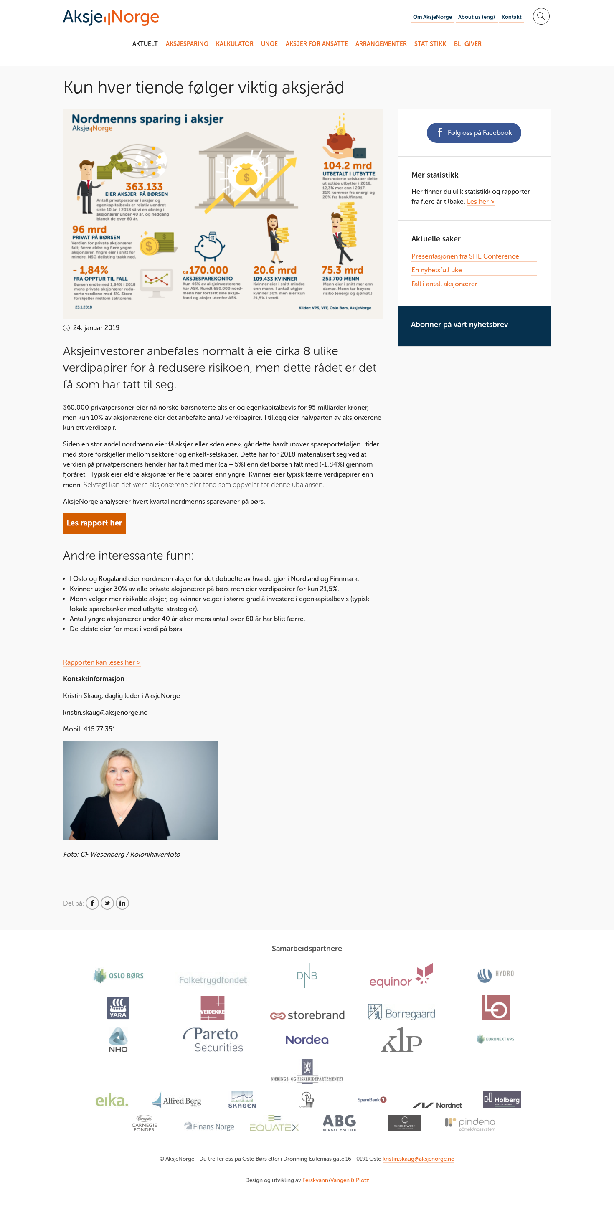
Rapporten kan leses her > (102, 662)
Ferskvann (315, 1180)
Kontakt (512, 17)
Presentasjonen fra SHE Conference (465, 256)
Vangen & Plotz (349, 1180)
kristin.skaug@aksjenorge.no (418, 1158)
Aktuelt (145, 44)
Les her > (481, 201)
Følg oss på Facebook (480, 133)
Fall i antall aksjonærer (444, 284)
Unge (269, 44)
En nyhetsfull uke (436, 270)
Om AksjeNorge (432, 17)
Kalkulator (235, 44)
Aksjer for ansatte (317, 44)
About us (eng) (476, 17)
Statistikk (430, 44)
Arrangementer (381, 44)
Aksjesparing (187, 44)
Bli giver (468, 44)
